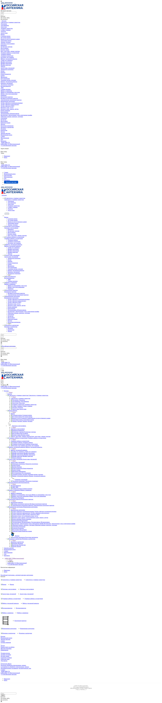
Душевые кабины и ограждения (20, 441)
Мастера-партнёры (6, 648)
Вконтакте (7, 156)
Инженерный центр (6, 638)
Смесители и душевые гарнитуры (20, 398)
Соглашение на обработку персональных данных (15, 667)
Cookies (3, 670)
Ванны (13, 413)
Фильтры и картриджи (17, 542)
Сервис (3, 641)
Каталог (9, 394)
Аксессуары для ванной (18, 462)
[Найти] (2, 14)
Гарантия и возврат (6, 657)
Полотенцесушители (17, 502)
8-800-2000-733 (5, 142)
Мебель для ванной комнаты (19, 450)
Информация (4, 650)
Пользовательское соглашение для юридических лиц (16, 668)
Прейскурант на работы (7, 647)
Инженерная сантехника (18, 510)
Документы (4, 660)
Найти (2, 695)
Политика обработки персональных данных (13, 665)
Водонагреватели (16, 485)
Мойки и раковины (16, 493)
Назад (10, 392)
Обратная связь (5, 659)
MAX (5, 157)
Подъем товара (5, 656)
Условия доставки (6, 654)
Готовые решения (6, 642)
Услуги (3, 645)
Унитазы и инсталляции (18, 429)
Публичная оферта (6, 663)
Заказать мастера (5, 639)
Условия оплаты (5, 653)
